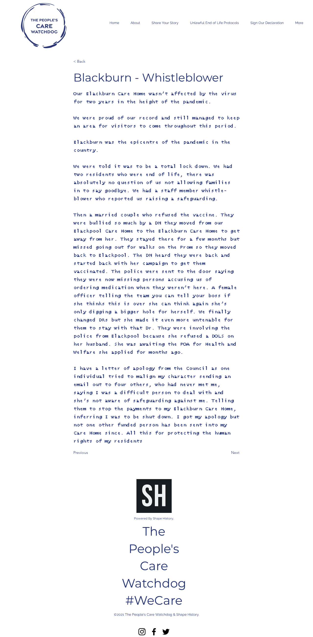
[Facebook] (154, 632)
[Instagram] (142, 632)
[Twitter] (166, 632)
